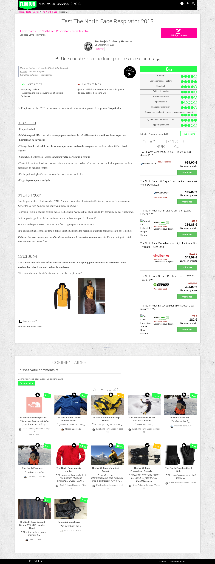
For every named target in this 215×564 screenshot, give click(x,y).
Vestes (36, 12)
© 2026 (162, 561)
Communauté (64, 4)
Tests (29, 12)
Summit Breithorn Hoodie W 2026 (167, 276)
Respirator (64, 12)
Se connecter (26, 383)
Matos (51, 4)
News (42, 4)
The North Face (49, 12)
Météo (77, 4)
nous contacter (177, 561)
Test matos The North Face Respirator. (45, 31)
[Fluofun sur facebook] (169, 4)
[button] (187, 3)
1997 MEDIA (36, 561)
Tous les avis (188, 134)
